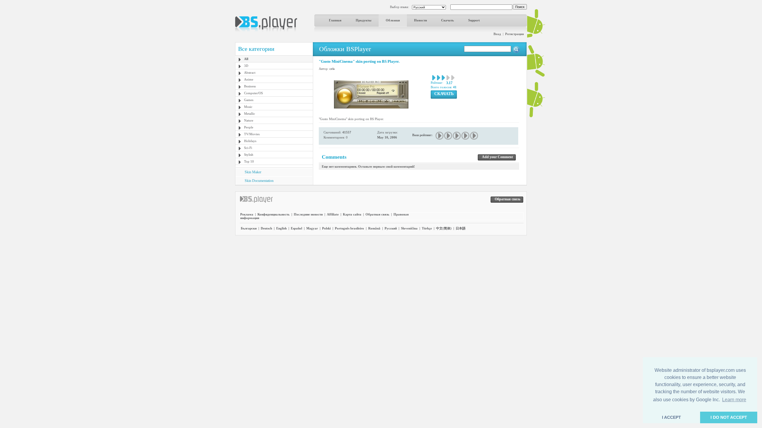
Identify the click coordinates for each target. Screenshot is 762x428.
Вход (497, 34)
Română (374, 228)
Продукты (363, 20)
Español (296, 228)
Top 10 (249, 161)
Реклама (246, 214)
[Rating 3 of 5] (457, 136)
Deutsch (266, 228)
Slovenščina (409, 228)
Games (248, 100)
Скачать (447, 20)
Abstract (249, 72)
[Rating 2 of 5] (448, 136)
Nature (248, 120)
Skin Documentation (259, 181)
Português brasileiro (349, 228)
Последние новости (308, 214)
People (248, 127)
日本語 (461, 228)
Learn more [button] (734, 399)
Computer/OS (253, 93)
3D (246, 65)
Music (248, 106)
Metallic (249, 113)
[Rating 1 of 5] (439, 136)
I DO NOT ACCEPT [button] (729, 417)
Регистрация (514, 34)
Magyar (312, 228)
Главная (335, 20)
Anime (248, 79)
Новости (420, 20)
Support (474, 20)
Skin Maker (253, 172)
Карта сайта (352, 214)
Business (250, 86)
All (246, 59)
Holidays (250, 141)
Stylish (248, 154)
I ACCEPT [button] (671, 417)
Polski (326, 228)
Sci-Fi (248, 148)
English (281, 228)
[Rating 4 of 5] (465, 136)
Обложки (393, 20)
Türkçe (427, 228)
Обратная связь (377, 214)
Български (249, 228)
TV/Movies (252, 134)
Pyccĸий (391, 228)
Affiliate (333, 214)
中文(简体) (444, 228)
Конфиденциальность (273, 214)
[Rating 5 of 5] (474, 136)
